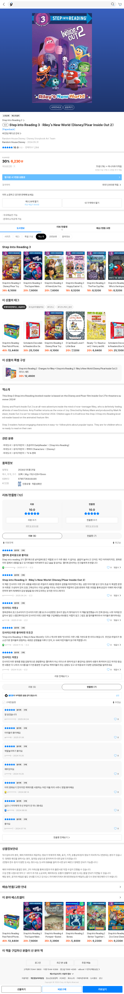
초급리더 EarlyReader (36, 445)
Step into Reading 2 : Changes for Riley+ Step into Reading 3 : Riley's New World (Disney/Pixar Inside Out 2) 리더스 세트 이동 (62, 373)
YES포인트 (7, 166)
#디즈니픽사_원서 (65, 307)
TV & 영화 (31, 453)
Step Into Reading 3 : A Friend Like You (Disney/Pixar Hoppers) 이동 (54, 272)
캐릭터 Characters (35, 449)
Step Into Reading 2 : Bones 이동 (75, 922)
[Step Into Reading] (59, 445)
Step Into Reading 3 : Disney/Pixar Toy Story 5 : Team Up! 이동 (11, 272)
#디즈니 (50, 307)
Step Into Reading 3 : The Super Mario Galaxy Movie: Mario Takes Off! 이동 (32, 272)
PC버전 (63, 978)
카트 (120, 5)
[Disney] (50, 449)
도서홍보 (93, 978)
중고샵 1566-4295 (68, 969)
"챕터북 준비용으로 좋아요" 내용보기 (62, 559)
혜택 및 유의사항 (32, 526)
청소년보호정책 (52, 978)
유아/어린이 (18, 445)
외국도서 (7, 445)
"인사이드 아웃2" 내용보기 (62, 611)
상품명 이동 (11, 337)
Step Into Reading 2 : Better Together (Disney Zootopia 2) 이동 (96, 922)
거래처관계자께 (82, 978)
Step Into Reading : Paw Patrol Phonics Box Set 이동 (11, 927)
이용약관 (25, 978)
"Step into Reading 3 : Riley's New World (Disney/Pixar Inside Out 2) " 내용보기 (62, 585)
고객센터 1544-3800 (32, 969)
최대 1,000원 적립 (110, 184)
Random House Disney (13, 142)
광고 (100, 978)
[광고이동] (112, 4)
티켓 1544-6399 (51, 969)
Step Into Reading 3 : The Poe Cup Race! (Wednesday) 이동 (96, 272)
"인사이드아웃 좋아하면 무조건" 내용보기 (62, 636)
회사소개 (71, 978)
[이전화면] (4, 4)
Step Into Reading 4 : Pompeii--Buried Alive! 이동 (54, 922)
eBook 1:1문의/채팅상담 (88, 969)
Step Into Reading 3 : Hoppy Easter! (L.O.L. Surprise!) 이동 (75, 272)
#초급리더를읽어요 (36, 307)
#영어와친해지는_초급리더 (14, 307)
